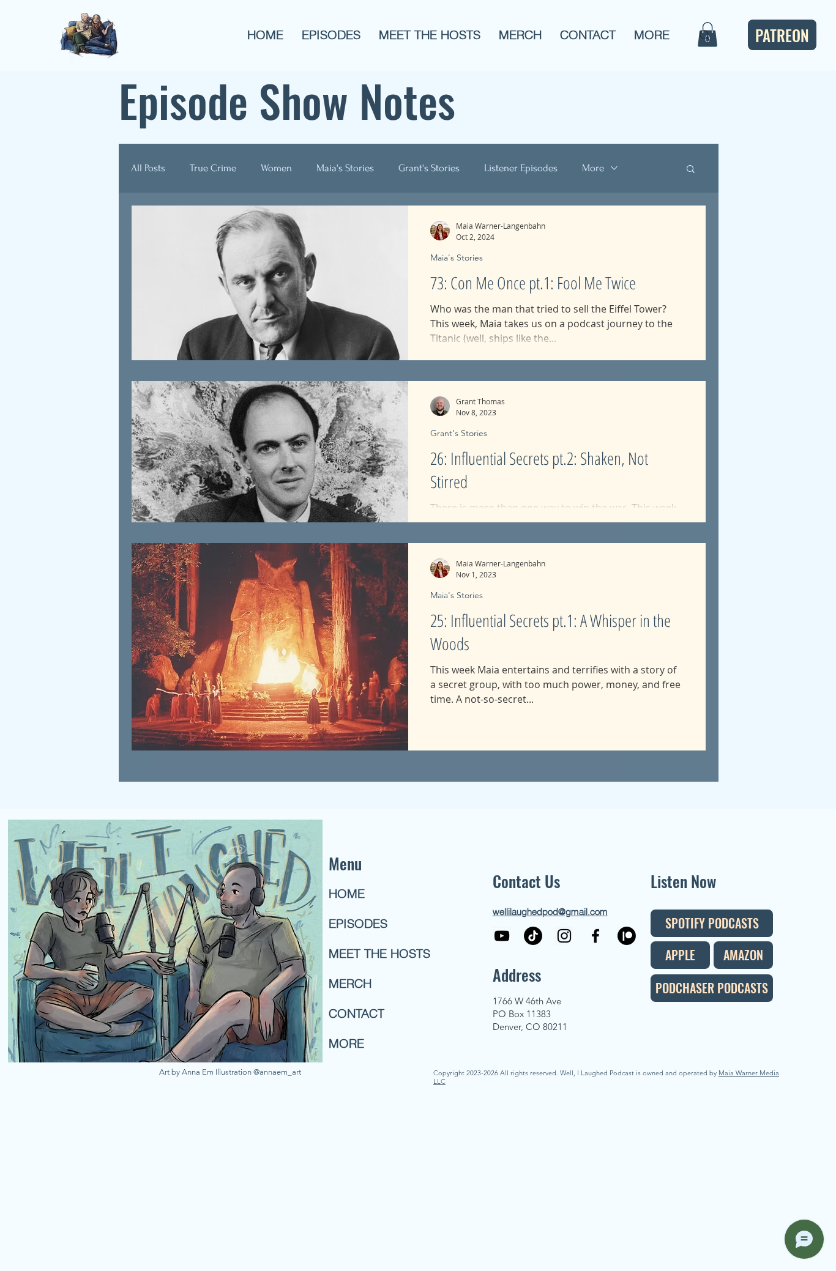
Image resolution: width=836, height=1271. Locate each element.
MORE (346, 1043)
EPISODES (358, 923)
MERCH (350, 983)
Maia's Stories (345, 168)
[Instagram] (564, 936)
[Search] (705, 35)
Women (276, 168)
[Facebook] (595, 936)
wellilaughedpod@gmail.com (550, 911)
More (593, 168)
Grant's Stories (429, 168)
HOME (347, 893)
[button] (331, 35)
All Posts (148, 168)
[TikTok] (533, 936)
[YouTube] (502, 936)
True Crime (213, 168)
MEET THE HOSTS (373, 953)
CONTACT (356, 1013)
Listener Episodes (521, 168)
